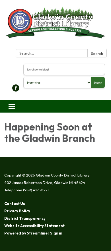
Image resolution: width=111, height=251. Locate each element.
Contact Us (14, 203)
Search (97, 53)
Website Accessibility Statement (34, 225)
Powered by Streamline (26, 233)
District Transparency (25, 218)
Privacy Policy (17, 211)
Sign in (56, 233)
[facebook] (15, 90)
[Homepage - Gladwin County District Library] (55, 25)
